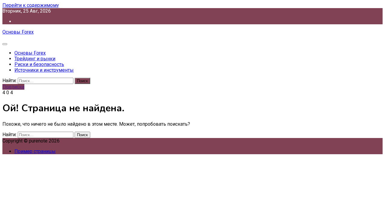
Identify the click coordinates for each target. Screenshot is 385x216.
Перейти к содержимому (30, 5)
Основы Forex (18, 32)
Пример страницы (35, 151)
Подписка (13, 87)
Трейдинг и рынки (34, 59)
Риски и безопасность (39, 64)
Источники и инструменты (44, 70)
